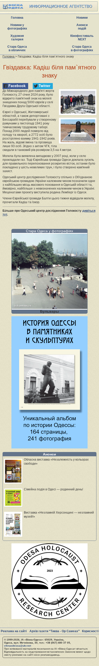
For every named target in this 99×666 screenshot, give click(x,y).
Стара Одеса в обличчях (17, 48)
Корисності (90, 631)
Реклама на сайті (14, 631)
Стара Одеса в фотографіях (82, 48)
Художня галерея (17, 37)
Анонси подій (82, 26)
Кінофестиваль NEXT (81, 37)
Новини (82, 17)
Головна (17, 17)
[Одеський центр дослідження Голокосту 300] (49, 618)
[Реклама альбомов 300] (49, 447)
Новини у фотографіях (17, 26)
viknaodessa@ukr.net (17, 645)
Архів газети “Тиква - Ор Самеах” (54, 631)
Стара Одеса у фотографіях (49, 231)
